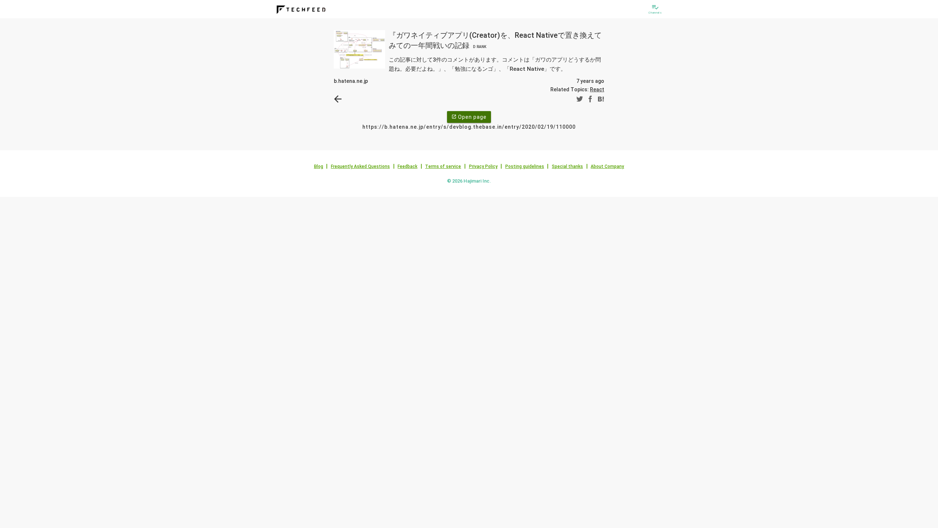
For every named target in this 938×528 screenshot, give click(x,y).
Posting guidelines (524, 166)
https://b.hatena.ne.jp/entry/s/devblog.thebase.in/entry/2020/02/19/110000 (469, 127)
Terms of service (443, 166)
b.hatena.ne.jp (351, 81)
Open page (469, 117)
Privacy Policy (483, 166)
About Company (607, 166)
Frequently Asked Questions (360, 166)
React (597, 89)
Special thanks (567, 166)
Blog (318, 166)
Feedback (407, 166)
